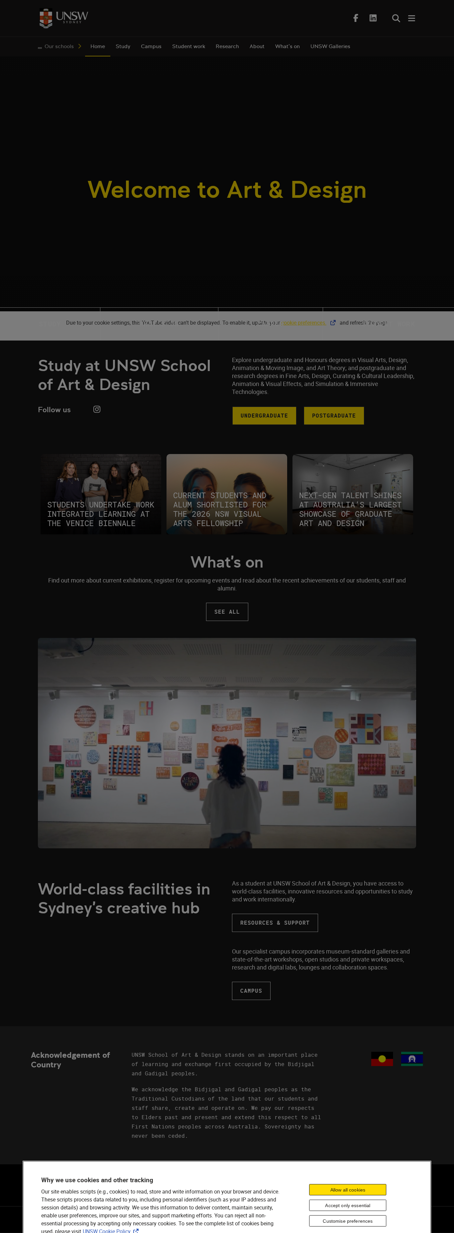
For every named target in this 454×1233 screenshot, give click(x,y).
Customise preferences (348, 1221)
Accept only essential (347, 1205)
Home (97, 46)
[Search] (396, 18)
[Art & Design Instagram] (97, 409)
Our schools (59, 46)
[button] (264, 415)
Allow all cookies (347, 1190)
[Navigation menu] (412, 18)
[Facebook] (355, 18)
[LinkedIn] (373, 18)
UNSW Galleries (330, 46)
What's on (287, 46)
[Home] (64, 18)
